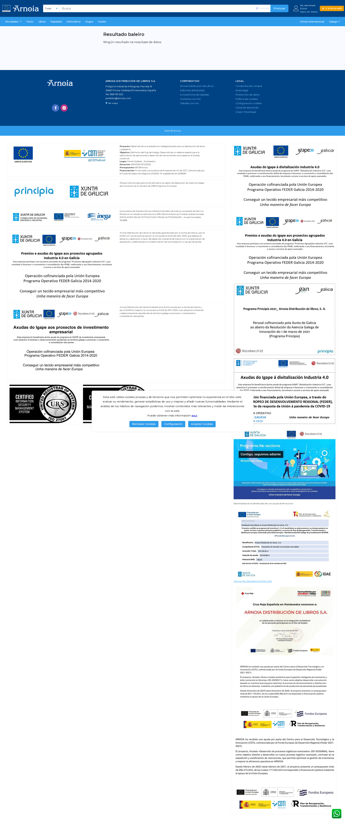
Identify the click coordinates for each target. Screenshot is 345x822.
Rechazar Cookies (144, 424)
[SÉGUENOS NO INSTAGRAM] (64, 107)
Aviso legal (242, 90)
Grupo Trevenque (246, 112)
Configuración (173, 424)
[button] (13, 21)
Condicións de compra (249, 86)
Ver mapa (113, 103)
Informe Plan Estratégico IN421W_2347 (253, 581)
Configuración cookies (249, 103)
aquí (194, 415)
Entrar (303, 8)
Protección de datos (248, 94)
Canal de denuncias (247, 107)
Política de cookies (247, 99)
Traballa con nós (189, 103)
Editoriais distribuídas (192, 90)
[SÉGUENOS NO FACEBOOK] (55, 107)
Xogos (89, 21)
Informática (73, 21)
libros (42, 21)
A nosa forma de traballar (194, 94)
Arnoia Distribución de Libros (196, 86)
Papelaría (56, 21)
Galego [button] (333, 21)
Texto (29, 21)
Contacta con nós (190, 99)
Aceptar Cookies (202, 424)
